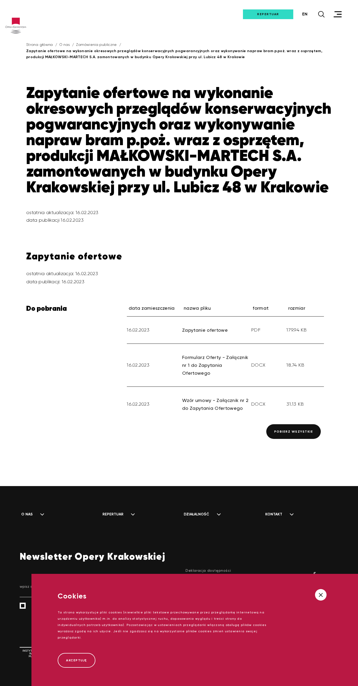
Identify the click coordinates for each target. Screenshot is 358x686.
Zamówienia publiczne (96, 44)
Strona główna (39, 44)
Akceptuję (76, 660)
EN (304, 14)
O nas (64, 44)
